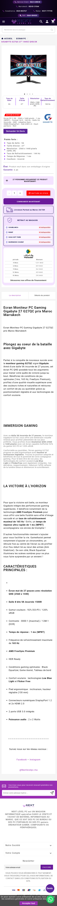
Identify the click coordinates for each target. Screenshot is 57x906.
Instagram (35, 759)
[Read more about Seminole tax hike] (52, 793)
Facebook (22, 759)
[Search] (52, 29)
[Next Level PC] (21, 22)
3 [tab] (29, 94)
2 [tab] (27, 94)
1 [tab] (24, 94)
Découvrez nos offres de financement (28, 280)
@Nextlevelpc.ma (28, 770)
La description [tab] (15, 295)
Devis (50, 888)
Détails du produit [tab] (42, 295)
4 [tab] (32, 94)
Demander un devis (15, 131)
